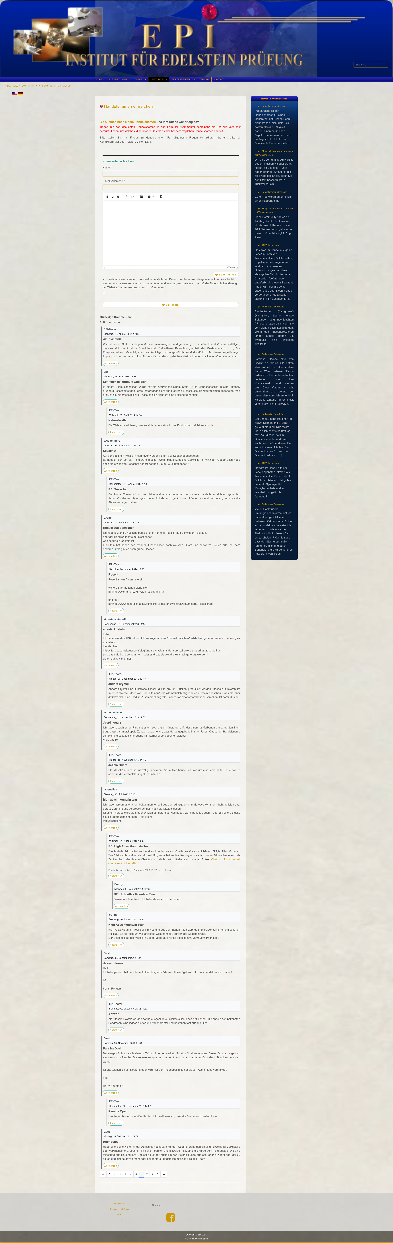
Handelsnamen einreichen (274, 105)
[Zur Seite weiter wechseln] (158, 1174)
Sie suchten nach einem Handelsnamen (128, 122)
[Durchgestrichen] (118, 196)
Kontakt (219, 79)
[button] (143, 196)
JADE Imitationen (270, 245)
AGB (119, 1214)
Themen (139, 79)
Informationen (118, 79)
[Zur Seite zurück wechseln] (109, 1174)
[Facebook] (170, 1220)
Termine (204, 79)
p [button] (104, 267)
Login (119, 1220)
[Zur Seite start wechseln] (103, 1174)
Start (98, 79)
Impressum (119, 1203)
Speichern (172, 304)
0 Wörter (230, 267)
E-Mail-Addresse (114, 181)
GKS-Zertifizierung (183, 79)
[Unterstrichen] (112, 196)
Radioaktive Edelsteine (272, 306)
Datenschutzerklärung (119, 1208)
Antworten (110, 363)
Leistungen (157, 79)
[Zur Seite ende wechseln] (163, 1174)
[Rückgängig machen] (127, 196)
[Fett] (107, 196)
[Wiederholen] (132, 196)
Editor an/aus (227, 274)
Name (107, 167)
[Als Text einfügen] (160, 196)
